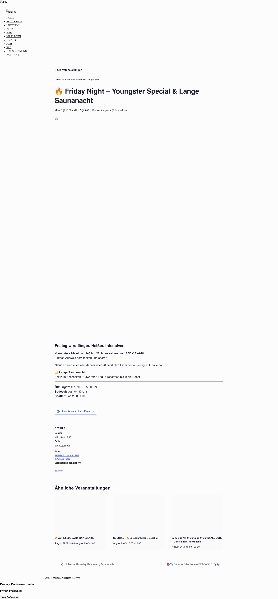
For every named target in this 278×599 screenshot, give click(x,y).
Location (13, 25)
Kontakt (12, 54)
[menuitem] (142, 17)
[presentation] (80, 514)
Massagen (13, 36)
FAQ (9, 47)
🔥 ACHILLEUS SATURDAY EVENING (74, 537)
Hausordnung (16, 51)
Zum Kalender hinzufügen (76, 411)
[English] (11, 12)
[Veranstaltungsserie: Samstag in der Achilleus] (96, 543)
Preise (10, 29)
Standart (59, 470)
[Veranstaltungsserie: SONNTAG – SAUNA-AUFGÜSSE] (142, 543)
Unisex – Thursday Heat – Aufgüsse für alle (89, 564)
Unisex (11, 40)
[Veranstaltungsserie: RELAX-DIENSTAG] (201, 546)
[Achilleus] (139, 3)
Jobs (9, 43)
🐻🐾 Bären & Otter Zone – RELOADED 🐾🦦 (193, 564)
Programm (14, 21)
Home (10, 17)
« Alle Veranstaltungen (68, 70)
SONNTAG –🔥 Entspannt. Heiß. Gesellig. (135, 537)
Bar (9, 32)
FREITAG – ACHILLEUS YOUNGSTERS (67, 457)
